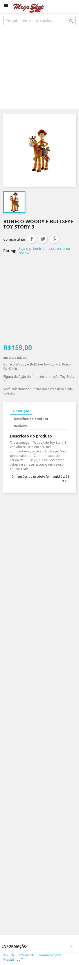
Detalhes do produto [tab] (31, 418)
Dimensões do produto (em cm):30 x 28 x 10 (40, 478)
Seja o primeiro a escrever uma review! (44, 250)
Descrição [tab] (21, 411)
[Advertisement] (39, 66)
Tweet (43, 238)
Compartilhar (31, 238)
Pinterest (54, 238)
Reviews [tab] (20, 426)
